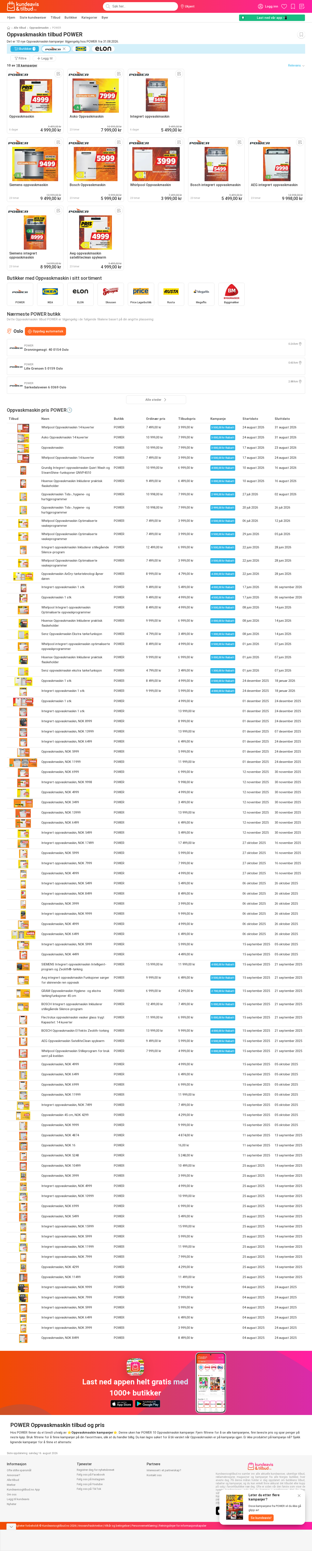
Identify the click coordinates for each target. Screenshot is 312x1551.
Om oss (12, 1494)
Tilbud (55, 17)
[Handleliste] (301, 6)
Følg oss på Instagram (91, 1479)
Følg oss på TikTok (89, 1488)
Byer (105, 17)
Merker (11, 1484)
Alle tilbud (20, 27)
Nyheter (11, 1504)
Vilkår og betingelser (117, 1525)
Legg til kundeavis (18, 1499)
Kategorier (89, 17)
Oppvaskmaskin (39, 27)
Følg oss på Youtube (89, 1484)
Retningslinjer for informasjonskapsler (182, 1525)
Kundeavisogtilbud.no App (23, 1489)
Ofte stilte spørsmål (19, 1470)
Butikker (71, 17)
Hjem (11, 17)
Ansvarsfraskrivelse (90, 1525)
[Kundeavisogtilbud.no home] (23, 6)
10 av (22, 65)
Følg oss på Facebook (91, 1474)
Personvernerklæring (144, 1525)
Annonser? (13, 1475)
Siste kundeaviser (33, 17)
